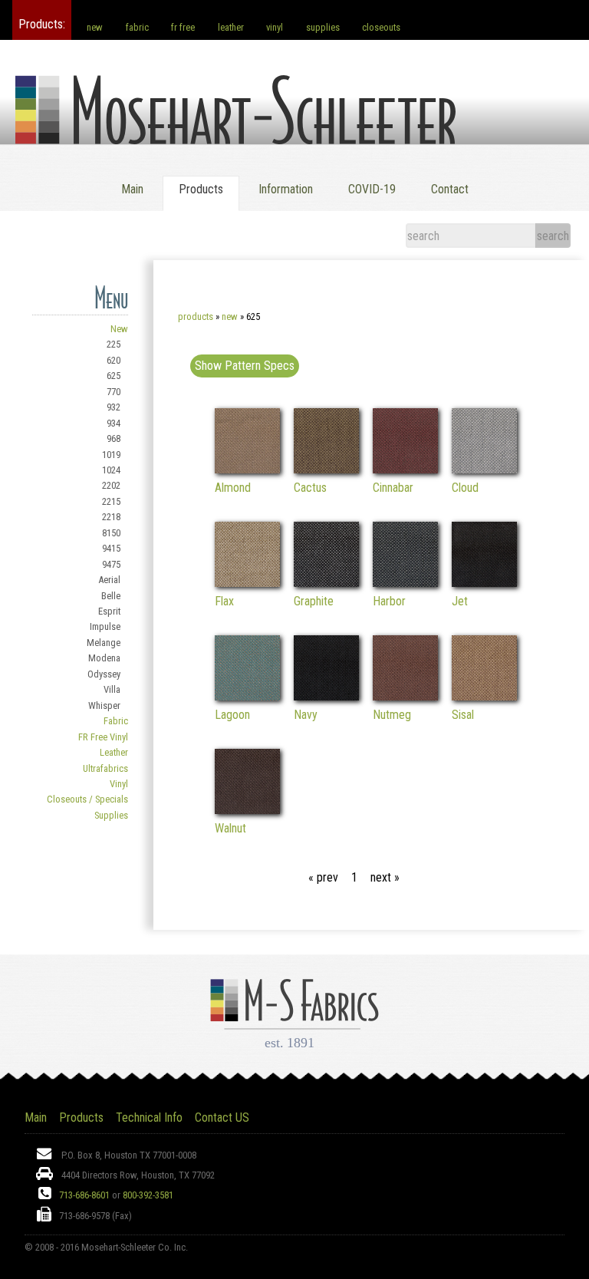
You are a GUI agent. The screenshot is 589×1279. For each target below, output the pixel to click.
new (95, 27)
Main (132, 189)
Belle (110, 596)
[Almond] (247, 469)
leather (231, 27)
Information (285, 189)
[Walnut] (247, 810)
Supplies (111, 815)
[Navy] (326, 696)
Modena (104, 658)
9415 (111, 548)
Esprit (109, 611)
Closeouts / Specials (87, 799)
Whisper (104, 705)
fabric (137, 27)
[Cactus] (326, 469)
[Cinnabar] (405, 469)
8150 (111, 533)
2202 (111, 485)
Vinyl (119, 783)
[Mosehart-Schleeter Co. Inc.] (235, 126)
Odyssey (103, 674)
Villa (112, 689)
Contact (450, 189)
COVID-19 (372, 189)
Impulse (105, 626)
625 (113, 375)
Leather (114, 752)
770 (113, 391)
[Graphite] (326, 582)
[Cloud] (484, 469)
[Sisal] (484, 696)
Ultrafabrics (105, 768)
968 (113, 438)
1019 (111, 454)
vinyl (274, 27)
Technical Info (149, 1117)
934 (113, 423)
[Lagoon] (247, 696)
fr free (183, 27)
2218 (111, 516)
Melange (103, 642)
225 (113, 344)
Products (195, 316)
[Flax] (247, 582)
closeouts (381, 27)
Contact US (222, 1117)
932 (113, 407)
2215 (111, 501)
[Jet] (484, 582)
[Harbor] (405, 582)
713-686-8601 (84, 1195)
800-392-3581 (148, 1195)
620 (113, 360)
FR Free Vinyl (103, 737)
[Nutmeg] (405, 696)
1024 (111, 470)
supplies (323, 27)
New (119, 329)
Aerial (109, 579)
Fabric (116, 721)
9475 (111, 564)
